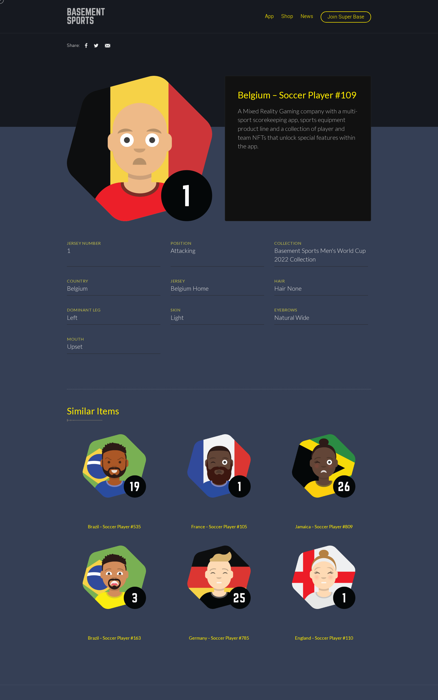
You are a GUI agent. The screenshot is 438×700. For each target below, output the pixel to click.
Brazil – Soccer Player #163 (114, 638)
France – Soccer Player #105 (219, 526)
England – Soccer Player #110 (324, 638)
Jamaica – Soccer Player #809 (324, 526)
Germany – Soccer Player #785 (219, 638)
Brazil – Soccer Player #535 (114, 526)
